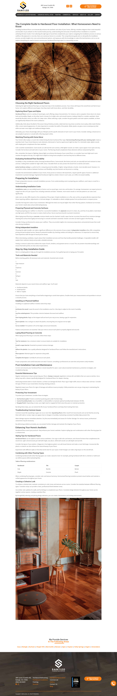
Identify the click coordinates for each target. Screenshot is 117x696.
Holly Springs (79, 647)
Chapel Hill (40, 647)
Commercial (67, 14)
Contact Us (53, 684)
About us (83, 14)
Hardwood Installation (40, 680)
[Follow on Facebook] (67, 6)
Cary (18, 647)
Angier (87, 647)
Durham (32, 647)
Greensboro (96, 647)
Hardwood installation (45, 14)
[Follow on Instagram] (71, 6)
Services (75, 14)
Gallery (90, 14)
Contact (97, 14)
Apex (64, 647)
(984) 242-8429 (91, 7)
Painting (58, 14)
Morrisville (50, 647)
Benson (58, 647)
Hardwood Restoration (57, 678)
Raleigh (24, 647)
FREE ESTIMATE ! (92, 6)
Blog (51, 686)
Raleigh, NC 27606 (22, 680)
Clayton (70, 647)
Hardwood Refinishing (40, 678)
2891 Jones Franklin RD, (23, 678)
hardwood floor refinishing (26, 14)
